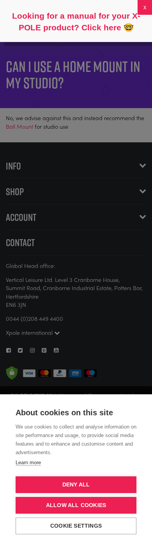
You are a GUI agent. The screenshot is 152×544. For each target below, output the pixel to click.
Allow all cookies (76, 505)
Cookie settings (76, 526)
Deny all (76, 485)
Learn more (28, 462)
